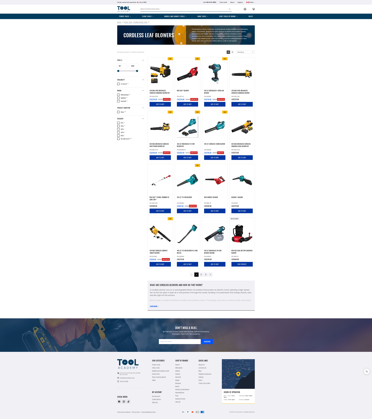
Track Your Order (204, 383)
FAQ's (200, 380)
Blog (200, 371)
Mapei (177, 380)
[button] (228, 52)
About (232, 2)
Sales (250, 16)
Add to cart (160, 104)
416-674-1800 (124, 381)
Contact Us (202, 368)
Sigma (177, 365)
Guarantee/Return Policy (148, 412)
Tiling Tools (147, 16)
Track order (223, 2)
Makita (177, 371)
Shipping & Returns (205, 374)
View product (242, 264)
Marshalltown (179, 392)
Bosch (177, 386)
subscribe (207, 341)
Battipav (178, 383)
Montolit (178, 377)
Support (240, 2)
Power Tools (124, 16)
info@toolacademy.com (127, 378)
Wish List (155, 402)
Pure (176, 396)
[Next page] (210, 274)
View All (177, 402)
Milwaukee (178, 368)
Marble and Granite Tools (174, 16)
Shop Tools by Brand (227, 16)
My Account (156, 396)
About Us (202, 365)
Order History (156, 399)
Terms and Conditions (124, 412)
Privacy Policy (136, 412)
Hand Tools (201, 16)
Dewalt (177, 374)
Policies (201, 377)
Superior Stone (180, 399)
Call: (209, 2)
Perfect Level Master (182, 389)
